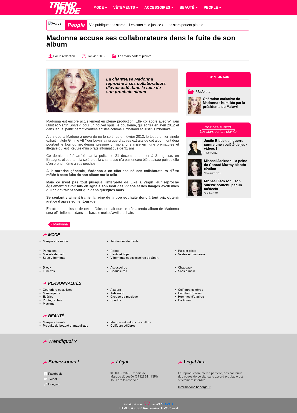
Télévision (117, 293)
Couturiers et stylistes (57, 289)
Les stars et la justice (145, 25)
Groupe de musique (124, 296)
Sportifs (115, 300)
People (76, 25)
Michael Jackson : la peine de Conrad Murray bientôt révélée (225, 165)
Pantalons (50, 250)
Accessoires (118, 267)
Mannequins (51, 293)
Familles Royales (190, 293)
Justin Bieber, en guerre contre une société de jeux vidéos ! (225, 144)
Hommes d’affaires (191, 296)
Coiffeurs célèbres (190, 289)
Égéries (48, 296)
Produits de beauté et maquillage (65, 325)
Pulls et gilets (187, 250)
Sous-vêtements (54, 257)
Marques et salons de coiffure (130, 322)
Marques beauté (54, 322)
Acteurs (115, 289)
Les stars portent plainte (185, 25)
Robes (114, 250)
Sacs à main (186, 271)
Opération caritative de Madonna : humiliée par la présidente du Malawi (224, 103)
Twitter (52, 379)
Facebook (55, 373)
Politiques (184, 300)
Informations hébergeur (194, 387)
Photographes (52, 300)
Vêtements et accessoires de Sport (134, 257)
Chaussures (118, 271)
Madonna (60, 224)
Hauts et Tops (119, 254)
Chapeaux (185, 267)
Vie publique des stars (106, 25)
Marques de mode (55, 241)
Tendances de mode (124, 241)
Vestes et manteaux (191, 254)
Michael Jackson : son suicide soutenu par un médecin (223, 185)
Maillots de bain (53, 254)
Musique (49, 303)
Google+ (54, 384)
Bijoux (47, 267)
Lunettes (49, 271)
